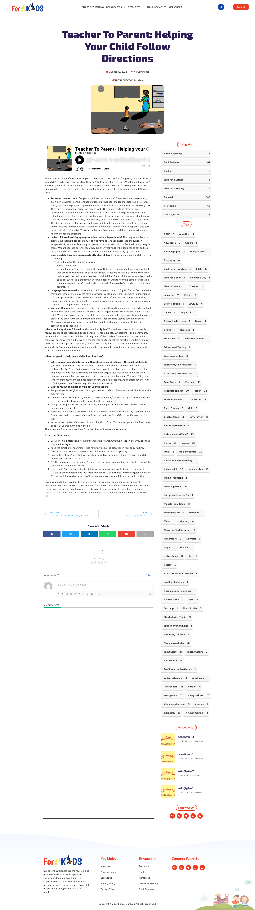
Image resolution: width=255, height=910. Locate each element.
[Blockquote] (83, 594)
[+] (99, 594)
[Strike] (71, 594)
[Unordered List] (79, 594)
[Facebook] (172, 816)
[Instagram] (179, 816)
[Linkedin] (200, 816)
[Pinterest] (186, 816)
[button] (221, 7)
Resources (134, 7)
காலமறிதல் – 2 (186, 736)
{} (95, 594)
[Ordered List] (75, 594)
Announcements (156, 7)
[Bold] (59, 594)
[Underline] (67, 594)
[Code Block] (87, 594)
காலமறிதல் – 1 (186, 754)
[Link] (92, 594)
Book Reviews (114, 7)
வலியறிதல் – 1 (185, 788)
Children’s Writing (93, 7)
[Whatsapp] (193, 816)
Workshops (175, 7)
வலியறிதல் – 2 (186, 771)
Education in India (132, 80)
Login (150, 575)
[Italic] (63, 594)
